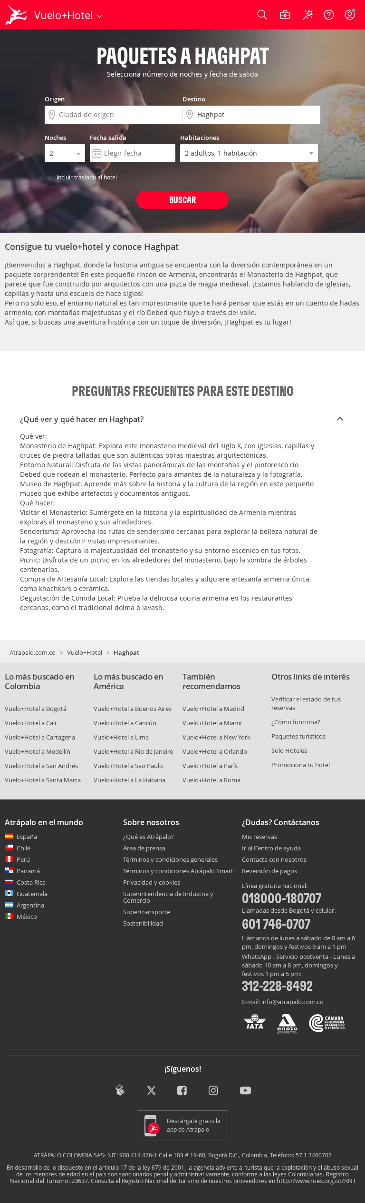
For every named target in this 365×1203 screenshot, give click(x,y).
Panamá (28, 871)
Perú (23, 859)
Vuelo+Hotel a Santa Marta (43, 780)
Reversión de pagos (269, 871)
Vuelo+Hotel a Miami (211, 723)
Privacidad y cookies (151, 882)
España (27, 836)
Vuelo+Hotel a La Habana (129, 780)
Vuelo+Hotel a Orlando (214, 751)
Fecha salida (108, 137)
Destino (193, 99)
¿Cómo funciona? (295, 722)
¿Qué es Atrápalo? (148, 836)
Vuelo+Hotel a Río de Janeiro (133, 751)
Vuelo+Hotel (84, 652)
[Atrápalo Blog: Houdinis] (120, 1090)
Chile (23, 848)
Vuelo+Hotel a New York (216, 737)
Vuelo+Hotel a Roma (211, 780)
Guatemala (32, 893)
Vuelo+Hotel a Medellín (37, 751)
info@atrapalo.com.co (292, 1001)
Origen (55, 99)
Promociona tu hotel (300, 764)
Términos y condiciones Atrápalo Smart (178, 871)
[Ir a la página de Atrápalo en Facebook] (182, 1091)
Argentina (30, 905)
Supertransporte (146, 911)
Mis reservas (259, 837)
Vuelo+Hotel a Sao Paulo (128, 765)
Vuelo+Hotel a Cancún (125, 723)
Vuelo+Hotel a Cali (30, 723)
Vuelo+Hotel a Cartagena (40, 737)
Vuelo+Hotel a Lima (121, 737)
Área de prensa (144, 848)
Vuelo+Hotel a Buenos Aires (133, 708)
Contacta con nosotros (274, 860)
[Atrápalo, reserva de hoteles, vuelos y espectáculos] (17, 15)
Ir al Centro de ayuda (271, 848)
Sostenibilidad (143, 923)
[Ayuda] (329, 14)
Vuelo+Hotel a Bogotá (36, 708)
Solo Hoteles (289, 750)
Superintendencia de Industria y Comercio (168, 897)
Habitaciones (199, 137)
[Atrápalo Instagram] (214, 1091)
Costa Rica (31, 882)
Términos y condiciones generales (170, 859)
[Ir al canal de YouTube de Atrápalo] (245, 1091)
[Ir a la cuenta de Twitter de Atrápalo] (151, 1091)
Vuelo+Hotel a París (210, 765)
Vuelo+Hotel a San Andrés (41, 765)
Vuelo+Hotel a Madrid (213, 708)
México (27, 916)
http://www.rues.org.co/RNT (316, 1180)
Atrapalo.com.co (33, 652)
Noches (55, 137)
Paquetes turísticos (298, 736)
